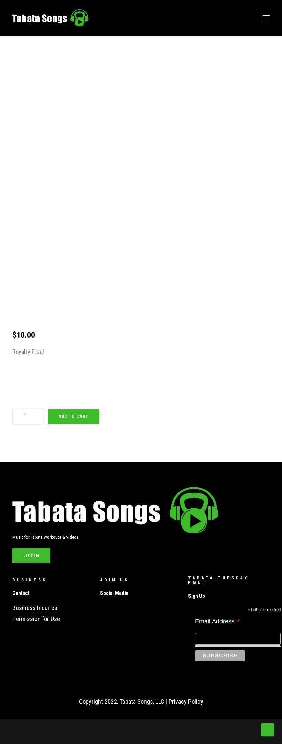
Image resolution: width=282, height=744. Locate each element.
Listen (31, 555)
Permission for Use (36, 618)
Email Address (217, 622)
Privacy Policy (186, 701)
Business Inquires (34, 607)
